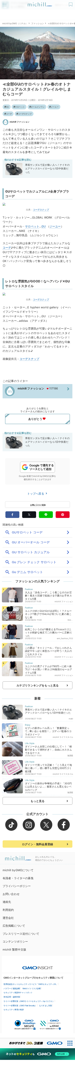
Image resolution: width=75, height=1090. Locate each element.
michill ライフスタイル (63, 737)
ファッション (37, 23)
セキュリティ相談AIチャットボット (18, 992)
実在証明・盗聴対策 (11, 997)
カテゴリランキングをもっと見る (37, 685)
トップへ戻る (36, 493)
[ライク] (71, 3)
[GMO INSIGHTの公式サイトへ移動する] (37, 966)
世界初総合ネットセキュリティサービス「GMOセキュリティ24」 (30, 984)
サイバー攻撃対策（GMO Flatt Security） (20, 1006)
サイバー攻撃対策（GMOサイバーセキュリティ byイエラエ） (28, 1001)
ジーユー (55, 107)
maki (71, 718)
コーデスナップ (25, 114)
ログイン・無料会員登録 (37, 844)
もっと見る (38, 801)
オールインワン (38, 107)
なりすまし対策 (45, 1006)
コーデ (9, 114)
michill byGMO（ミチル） (15, 23)
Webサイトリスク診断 (31, 988)
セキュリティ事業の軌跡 (13, 1010)
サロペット (20, 107)
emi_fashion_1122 (65, 638)
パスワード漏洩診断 (11, 988)
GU (7, 107)
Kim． (70, 620)
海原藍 (70, 755)
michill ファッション (19, 121)
